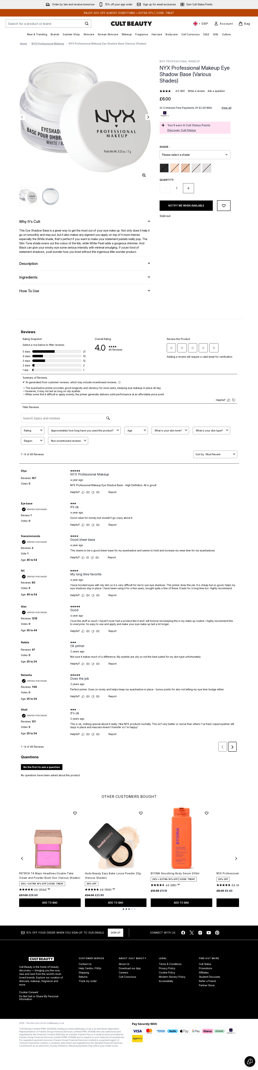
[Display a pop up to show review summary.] (49, 890)
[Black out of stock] (164, 168)
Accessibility (166, 981)
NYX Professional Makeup (48, 43)
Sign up (115, 932)
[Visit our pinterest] (217, 932)
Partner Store (207, 985)
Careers (123, 972)
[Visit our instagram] (200, 932)
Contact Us (85, 964)
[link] (223, 23)
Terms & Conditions (170, 964)
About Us (124, 964)
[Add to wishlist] (224, 205)
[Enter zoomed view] (144, 175)
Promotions (205, 968)
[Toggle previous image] (22, 117)
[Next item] (236, 858)
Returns (83, 976)
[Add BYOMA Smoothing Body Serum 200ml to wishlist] (206, 813)
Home (23, 43)
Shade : (165, 146)
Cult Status (205, 964)
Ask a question (216, 90)
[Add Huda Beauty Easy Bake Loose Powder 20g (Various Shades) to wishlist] (141, 813)
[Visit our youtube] (208, 932)
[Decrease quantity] (165, 188)
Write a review (196, 90)
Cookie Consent (28, 992)
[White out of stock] (196, 168)
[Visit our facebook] (183, 932)
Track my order (88, 981)
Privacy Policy (167, 968)
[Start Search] (87, 23)
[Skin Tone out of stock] (185, 168)
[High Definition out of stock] (174, 168)
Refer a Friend (207, 981)
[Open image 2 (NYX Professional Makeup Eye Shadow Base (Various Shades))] (50, 196)
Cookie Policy (167, 972)
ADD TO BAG (49, 902)
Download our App (130, 968)
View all (226, 107)
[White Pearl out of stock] (206, 168)
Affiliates (204, 972)
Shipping (84, 972)
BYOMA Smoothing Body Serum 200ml (175, 873)
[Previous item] (22, 858)
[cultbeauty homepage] (131, 23)
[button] (250, 1061)
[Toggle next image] (148, 117)
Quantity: (167, 179)
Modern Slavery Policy (172, 976)
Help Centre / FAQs (90, 968)
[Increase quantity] (188, 188)
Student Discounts (209, 976)
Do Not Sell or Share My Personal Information (38, 998)
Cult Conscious (127, 976)
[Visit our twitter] (191, 932)
